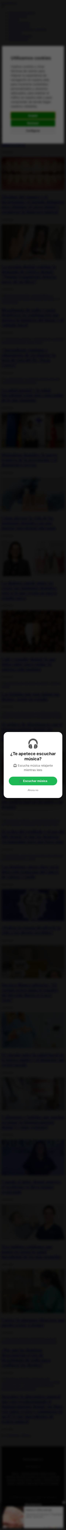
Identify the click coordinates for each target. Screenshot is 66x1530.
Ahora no (33, 790)
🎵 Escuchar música (33, 781)
